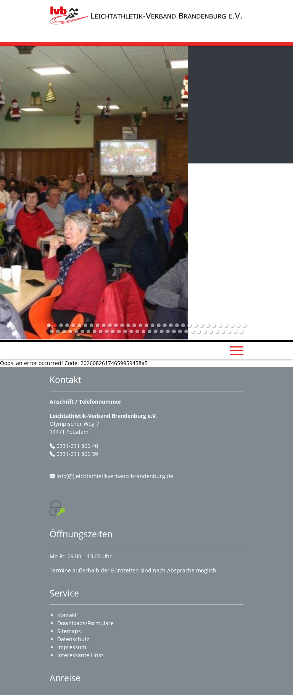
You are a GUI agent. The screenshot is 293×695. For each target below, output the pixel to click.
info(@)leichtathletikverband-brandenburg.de (114, 476)
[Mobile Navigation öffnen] (236, 350)
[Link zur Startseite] (146, 15)
